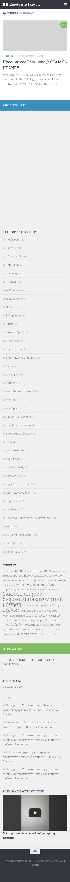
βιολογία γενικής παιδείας (15, 580)
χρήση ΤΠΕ (13, 551)
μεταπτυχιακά (15, 450)
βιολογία (30, 575)
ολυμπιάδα (13, 459)
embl (11, 571)
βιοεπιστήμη (13, 332)
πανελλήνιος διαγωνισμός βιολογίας (35, 620)
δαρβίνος (9, 589)
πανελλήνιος (14, 475)
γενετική (20, 585)
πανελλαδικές (15, 467)
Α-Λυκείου (13, 298)
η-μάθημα (41, 611)
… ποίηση (11, 273)
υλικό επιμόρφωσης (18, 534)
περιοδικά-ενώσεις (18, 484)
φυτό (39, 633)
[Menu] (65, 4)
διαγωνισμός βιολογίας (47, 589)
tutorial (28, 571)
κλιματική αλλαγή (37, 615)
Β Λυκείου (12, 307)
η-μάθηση (52, 610)
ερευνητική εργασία (18, 416)
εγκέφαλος (41, 605)
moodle (19, 571)
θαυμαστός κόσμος (18, 433)
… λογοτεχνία (14, 256)
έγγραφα (11, 374)
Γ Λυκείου (12, 340)
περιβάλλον (10, 629)
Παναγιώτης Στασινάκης (21, 705)
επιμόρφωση (14, 408)
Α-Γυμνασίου (14, 290)
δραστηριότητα (28, 605)
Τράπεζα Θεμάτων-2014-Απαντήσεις (29, 518)
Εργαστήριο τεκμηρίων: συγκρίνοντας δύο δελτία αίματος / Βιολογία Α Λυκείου (32, 739)
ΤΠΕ (35, 571)
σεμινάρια (12, 501)
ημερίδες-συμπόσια (18, 425)
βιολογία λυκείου (37, 580)
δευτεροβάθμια (26, 589)
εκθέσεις (12, 383)
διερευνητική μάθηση (33, 601)
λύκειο (54, 615)
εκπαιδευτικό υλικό (18, 391)
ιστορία (10, 442)
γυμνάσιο (47, 585)
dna (5, 571)
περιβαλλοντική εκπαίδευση (30, 629)
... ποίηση (9, 56)
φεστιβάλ (12, 543)
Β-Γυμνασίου (14, 315)
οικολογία (7, 620)
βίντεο (19, 575)
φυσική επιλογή (24, 634)
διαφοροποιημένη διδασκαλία (24, 596)
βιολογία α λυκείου (49, 575)
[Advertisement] (30, 168)
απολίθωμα (8, 575)
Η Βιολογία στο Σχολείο (21, 4)
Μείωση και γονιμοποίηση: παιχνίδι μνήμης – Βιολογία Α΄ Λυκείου (31, 709)
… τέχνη (11, 281)
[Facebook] (65, 104)
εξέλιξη (11, 400)
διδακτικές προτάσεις (19, 357)
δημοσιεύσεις (14, 349)
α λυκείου (44, 571)
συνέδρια (12, 509)
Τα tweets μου (12, 686)
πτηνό (48, 629)
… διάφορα (12, 239)
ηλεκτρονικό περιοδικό (14, 615)
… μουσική (12, 265)
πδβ (58, 624)
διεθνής (11, 366)
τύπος (9, 526)
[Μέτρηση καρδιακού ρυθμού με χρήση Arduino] (35, 813)
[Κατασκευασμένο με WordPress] (30, 861)
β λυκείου (8, 585)
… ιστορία (11, 248)
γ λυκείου (33, 585)
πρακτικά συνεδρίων (19, 492)
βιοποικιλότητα (57, 580)
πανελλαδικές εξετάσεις (39, 624)
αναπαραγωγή (59, 571)
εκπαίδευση (53, 605)
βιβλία (10, 324)
